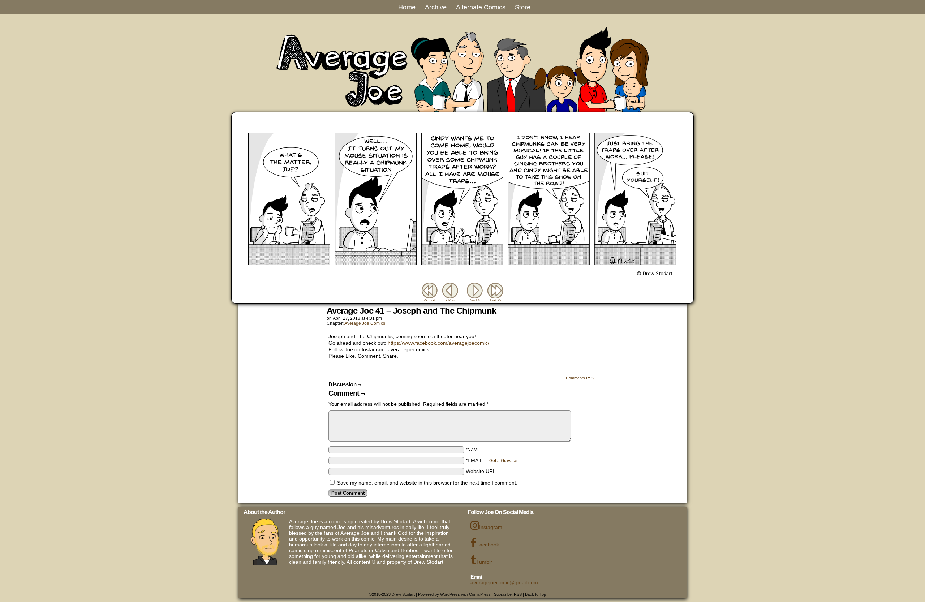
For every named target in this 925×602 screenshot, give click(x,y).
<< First (429, 300)
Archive (436, 7)
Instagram (490, 527)
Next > (475, 300)
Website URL (481, 471)
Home (407, 7)
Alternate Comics (480, 7)
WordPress (450, 594)
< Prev (450, 300)
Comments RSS (580, 378)
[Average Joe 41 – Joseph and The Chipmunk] (462, 279)
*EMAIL (492, 460)
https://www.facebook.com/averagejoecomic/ (438, 343)
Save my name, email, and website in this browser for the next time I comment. (427, 483)
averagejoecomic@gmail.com (504, 582)
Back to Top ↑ (537, 594)
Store (522, 7)
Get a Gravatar (503, 460)
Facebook (487, 544)
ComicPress (480, 594)
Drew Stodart (403, 594)
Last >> (495, 300)
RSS (518, 594)
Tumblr (484, 562)
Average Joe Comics (364, 323)
